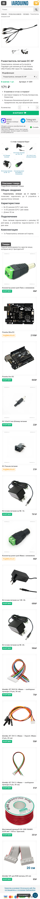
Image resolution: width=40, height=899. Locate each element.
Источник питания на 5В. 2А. (13, 645)
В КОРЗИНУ (7, 291)
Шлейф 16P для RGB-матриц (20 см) (16, 876)
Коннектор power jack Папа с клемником (18, 288)
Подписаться (8, 335)
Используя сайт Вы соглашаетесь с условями (20, 889)
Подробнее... (28, 69)
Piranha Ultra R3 (8, 332)
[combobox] (30, 77)
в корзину (18, 113)
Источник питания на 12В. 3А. (19, 153)
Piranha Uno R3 (8, 377)
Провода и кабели (15, 14)
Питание (26, 14)
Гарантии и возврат (12, 888)
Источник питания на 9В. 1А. (6, 171)
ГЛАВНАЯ (4, 14)
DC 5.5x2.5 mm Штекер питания (31, 156)
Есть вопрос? (23, 895)
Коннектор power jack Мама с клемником (19, 172)
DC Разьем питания (6, 156)
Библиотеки (30, 890)
